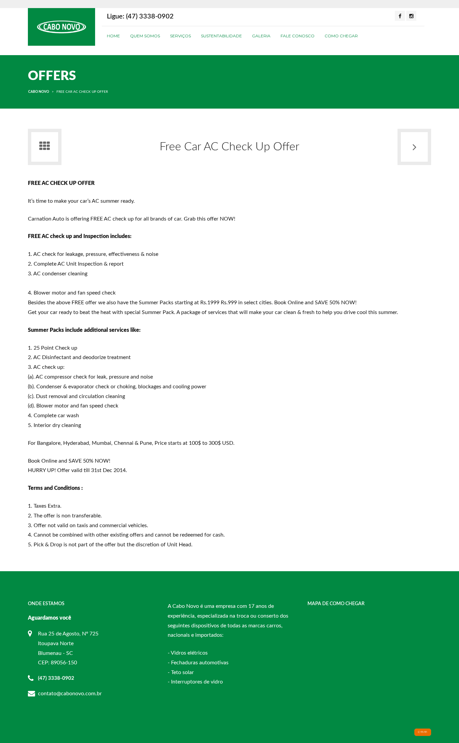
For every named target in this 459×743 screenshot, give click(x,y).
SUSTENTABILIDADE (221, 35)
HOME (113, 35)
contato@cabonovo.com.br (70, 693)
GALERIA (261, 35)
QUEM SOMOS (145, 35)
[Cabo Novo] (61, 26)
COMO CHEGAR (341, 35)
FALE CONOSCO (298, 35)
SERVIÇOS (180, 35)
